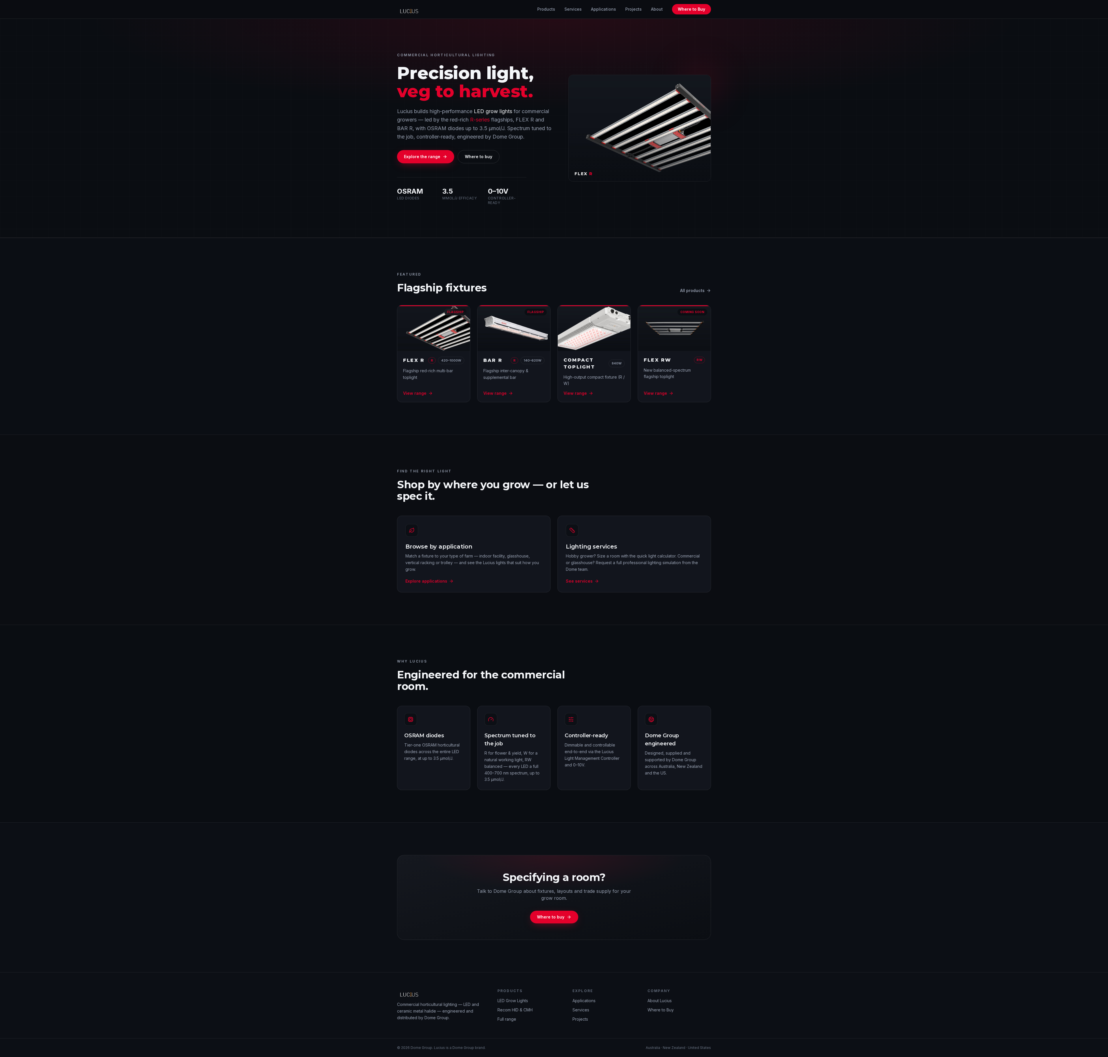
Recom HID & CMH (515, 1009)
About (657, 9)
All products (692, 290)
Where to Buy (691, 9)
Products (546, 9)
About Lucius (659, 1000)
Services (573, 9)
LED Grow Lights (512, 1000)
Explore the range (422, 156)
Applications (603, 9)
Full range (506, 1019)
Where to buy (478, 156)
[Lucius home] (410, 9)
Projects (633, 9)
